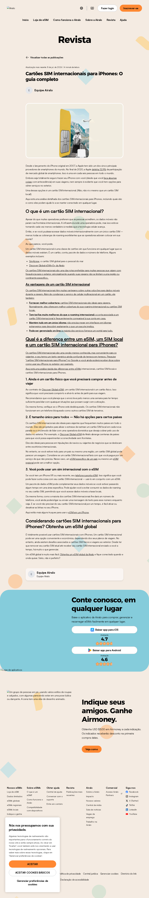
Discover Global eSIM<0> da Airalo (46, 265)
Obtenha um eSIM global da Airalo (77, 554)
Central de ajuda (54, 792)
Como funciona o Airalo (67, 19)
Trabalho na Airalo (91, 823)
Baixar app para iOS (106, 629)
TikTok (132, 805)
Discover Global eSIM (53, 389)
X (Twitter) (133, 800)
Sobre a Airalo (93, 19)
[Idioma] (81, 8)
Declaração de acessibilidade (74, 879)
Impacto (90, 796)
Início (25, 19)
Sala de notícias (93, 809)
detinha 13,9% (99, 169)
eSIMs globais (13, 800)
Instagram (133, 796)
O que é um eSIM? (32, 793)
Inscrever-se (130, 8)
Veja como (91, 749)
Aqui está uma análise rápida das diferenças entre (50, 368)
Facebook (133, 792)
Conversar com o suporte (55, 798)
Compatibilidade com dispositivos (34, 809)
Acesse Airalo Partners (112, 793)
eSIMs (78, 368)
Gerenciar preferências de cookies (32, 882)
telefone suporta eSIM (86, 475)
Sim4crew (34, 261)
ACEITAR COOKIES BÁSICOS (32, 872)
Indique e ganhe (14, 814)
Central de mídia (93, 805)
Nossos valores (93, 800)
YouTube (133, 814)
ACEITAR (32, 864)
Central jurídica (90, 873)
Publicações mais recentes (74, 793)
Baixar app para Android (107, 650)
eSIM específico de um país (83, 458)
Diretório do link (128, 873)
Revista (111, 19)
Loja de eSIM (40, 19)
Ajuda (123, 19)
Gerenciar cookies (109, 873)
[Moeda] (92, 8)
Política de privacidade (69, 873)
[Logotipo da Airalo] (15, 8)
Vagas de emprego (90, 815)
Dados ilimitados (14, 796)
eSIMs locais (12, 809)
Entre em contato (55, 804)
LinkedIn (133, 809)
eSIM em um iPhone (78, 512)
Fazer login (107, 8)
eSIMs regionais (14, 805)
